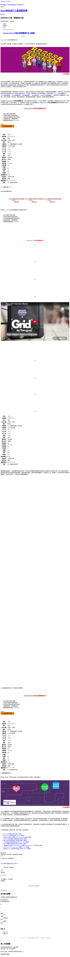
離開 (8, 954)
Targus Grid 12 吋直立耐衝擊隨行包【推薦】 (19, 33)
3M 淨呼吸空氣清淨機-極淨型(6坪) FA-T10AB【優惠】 (16, 842)
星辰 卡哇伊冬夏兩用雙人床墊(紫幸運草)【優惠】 (15, 840)
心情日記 (12, 21)
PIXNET (24, 937)
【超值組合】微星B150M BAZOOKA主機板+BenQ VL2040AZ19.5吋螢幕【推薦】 (23, 845)
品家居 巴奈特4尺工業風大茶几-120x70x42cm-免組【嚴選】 (17, 837)
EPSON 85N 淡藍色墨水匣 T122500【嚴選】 (13, 835)
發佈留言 (3, 880)
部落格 (5, 25)
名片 (4, 27)
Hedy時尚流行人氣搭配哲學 (14, 10)
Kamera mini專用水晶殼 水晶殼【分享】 (12, 834)
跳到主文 (3, 14)
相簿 (4, 24)
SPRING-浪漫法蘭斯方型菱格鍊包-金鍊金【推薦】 (15, 838)
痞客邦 (8, 863)
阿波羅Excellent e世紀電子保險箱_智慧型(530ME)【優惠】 (17, 848)
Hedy (2, 855)
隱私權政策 (42, 937)
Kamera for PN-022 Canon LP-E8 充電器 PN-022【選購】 (16, 847)
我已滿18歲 (3, 954)
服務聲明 (48, 937)
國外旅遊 (11, 867)
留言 (11, 863)
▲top (2, 869)
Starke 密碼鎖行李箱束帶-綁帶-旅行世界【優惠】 (15, 843)
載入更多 (3, 872)
